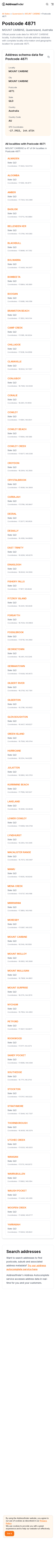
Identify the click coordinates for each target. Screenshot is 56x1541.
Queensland (17, 14)
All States (6, 14)
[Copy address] (48, 57)
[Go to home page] (14, 4)
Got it (9, 1533)
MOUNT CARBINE (32, 14)
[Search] (47, 4)
